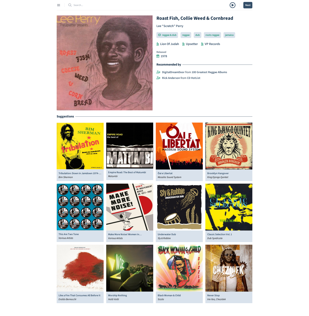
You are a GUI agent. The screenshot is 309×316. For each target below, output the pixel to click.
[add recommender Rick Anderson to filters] (158, 78)
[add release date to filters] (157, 56)
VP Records (212, 44)
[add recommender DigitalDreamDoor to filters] (158, 72)
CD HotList (193, 78)
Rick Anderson (171, 78)
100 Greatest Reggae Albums (209, 72)
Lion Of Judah (169, 44)
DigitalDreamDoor (173, 72)
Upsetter (192, 44)
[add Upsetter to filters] (183, 44)
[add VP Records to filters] (202, 44)
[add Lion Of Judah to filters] (157, 44)
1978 (164, 56)
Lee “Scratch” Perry (169, 26)
